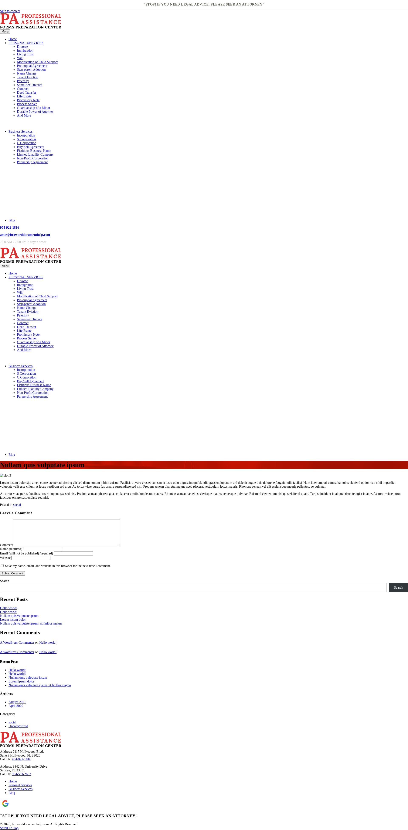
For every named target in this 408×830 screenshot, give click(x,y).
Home (12, 39)
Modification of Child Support (37, 62)
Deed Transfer (26, 92)
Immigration (25, 50)
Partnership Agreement (32, 162)
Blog (11, 220)
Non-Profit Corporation (32, 158)
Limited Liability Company (35, 154)
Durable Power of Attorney (35, 111)
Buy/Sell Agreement (30, 147)
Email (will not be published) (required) (26, 553)
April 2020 (15, 706)
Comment (6, 545)
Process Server (27, 104)
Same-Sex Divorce (29, 85)
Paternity (23, 81)
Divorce (22, 46)
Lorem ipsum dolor (13, 619)
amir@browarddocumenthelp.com (25, 234)
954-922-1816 (9, 227)
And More (24, 115)
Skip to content (10, 11)
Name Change (26, 73)
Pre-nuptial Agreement (32, 66)
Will (20, 58)
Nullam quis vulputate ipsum (19, 616)
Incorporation (26, 135)
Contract (22, 88)
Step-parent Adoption (31, 69)
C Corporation (26, 143)
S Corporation (26, 139)
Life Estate (24, 96)
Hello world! (8, 608)
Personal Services (20, 785)
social (17, 504)
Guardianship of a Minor (33, 108)
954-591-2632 (21, 774)
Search (4, 581)
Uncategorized (18, 726)
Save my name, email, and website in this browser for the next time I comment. (58, 566)
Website (5, 558)
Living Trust (25, 54)
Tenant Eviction (27, 77)
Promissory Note (28, 100)
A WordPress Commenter (17, 642)
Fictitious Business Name (34, 150)
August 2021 (17, 702)
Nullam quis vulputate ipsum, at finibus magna (31, 623)
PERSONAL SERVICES (25, 43)
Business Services (20, 131)
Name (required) (11, 549)
